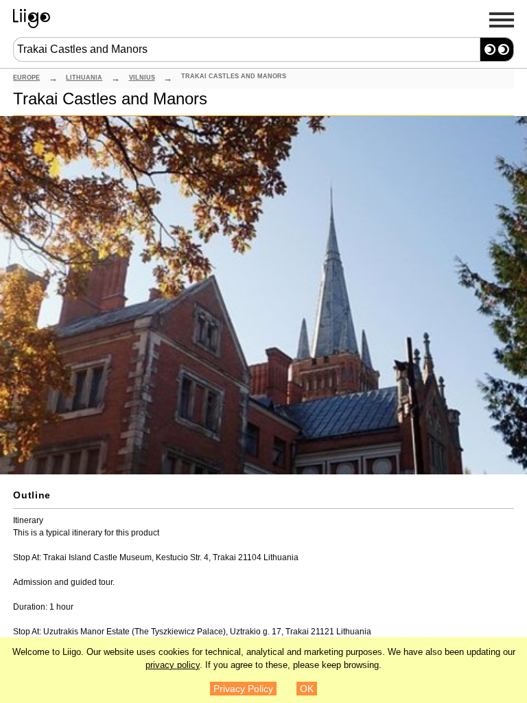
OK (307, 688)
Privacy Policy (243, 688)
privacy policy (172, 665)
